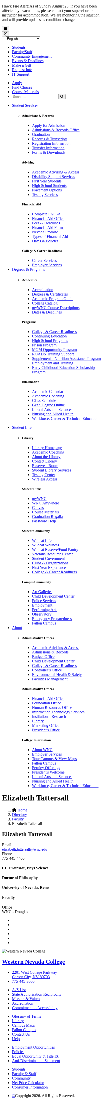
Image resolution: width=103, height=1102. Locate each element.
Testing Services (45, 194)
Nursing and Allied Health (53, 414)
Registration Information (51, 143)
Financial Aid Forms (48, 227)
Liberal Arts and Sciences (52, 409)
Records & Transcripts (49, 139)
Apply (17, 83)
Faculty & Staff (24, 1074)
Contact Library (44, 461)
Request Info (22, 70)
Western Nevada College (33, 961)
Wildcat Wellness (45, 545)
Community (21, 1078)
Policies (18, 1052)
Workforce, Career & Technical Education (65, 418)
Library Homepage (47, 448)
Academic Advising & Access (55, 172)
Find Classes (22, 87)
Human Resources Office (52, 707)
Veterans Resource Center (52, 554)
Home (21, 810)
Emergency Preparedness (52, 619)
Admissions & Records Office (56, 130)
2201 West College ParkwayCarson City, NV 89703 (34, 974)
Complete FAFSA (46, 214)
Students (19, 47)
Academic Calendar (47, 391)
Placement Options (47, 190)
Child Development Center (53, 596)
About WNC (42, 750)
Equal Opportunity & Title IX (35, 1056)
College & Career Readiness (54, 331)
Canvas (38, 507)
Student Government (48, 558)
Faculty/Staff (22, 52)
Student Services (25, 105)
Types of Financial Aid (50, 236)
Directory (19, 814)
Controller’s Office (47, 670)
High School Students (49, 185)
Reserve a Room (45, 466)
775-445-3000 (23, 981)
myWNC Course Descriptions (56, 308)
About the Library (46, 457)
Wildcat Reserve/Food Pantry (55, 549)
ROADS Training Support (53, 354)
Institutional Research (49, 716)
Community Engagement (32, 56)
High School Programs (50, 340)
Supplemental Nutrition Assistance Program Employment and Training (66, 360)
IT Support (20, 74)
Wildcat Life (42, 540)
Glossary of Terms (26, 1016)
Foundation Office (46, 703)
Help (16, 1039)
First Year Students (47, 181)
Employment (42, 605)
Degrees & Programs (28, 269)
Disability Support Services (53, 176)
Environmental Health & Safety (57, 674)
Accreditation (42, 290)
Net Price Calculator (28, 1083)
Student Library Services (51, 470)
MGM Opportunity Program (54, 349)
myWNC (39, 498)
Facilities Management (50, 679)
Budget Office (43, 656)
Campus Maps (23, 1025)
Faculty (18, 819)
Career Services (44, 260)
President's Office (46, 730)
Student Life (22, 427)
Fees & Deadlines (46, 223)
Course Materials (25, 92)
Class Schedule (44, 400)
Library (38, 721)
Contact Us (21, 1034)
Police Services (44, 601)
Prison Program (44, 345)
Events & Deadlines (28, 61)
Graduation (41, 134)
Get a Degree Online (48, 405)
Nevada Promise (45, 232)
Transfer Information (48, 148)
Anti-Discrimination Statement (36, 1061)
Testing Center (43, 474)
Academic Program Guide (52, 299)
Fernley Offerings (46, 768)
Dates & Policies (45, 241)
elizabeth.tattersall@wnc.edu (24, 849)
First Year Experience (49, 567)
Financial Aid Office (48, 218)
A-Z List (19, 990)
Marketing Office (45, 725)
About (17, 628)
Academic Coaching (48, 396)
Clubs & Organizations (50, 563)
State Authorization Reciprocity (37, 994)
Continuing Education (49, 336)
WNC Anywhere (45, 503)
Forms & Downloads (48, 152)
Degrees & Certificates (50, 294)
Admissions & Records (50, 652)
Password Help (44, 521)
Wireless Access (44, 479)
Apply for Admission (48, 125)
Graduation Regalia (47, 516)
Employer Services (47, 265)
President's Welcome (48, 772)
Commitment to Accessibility (35, 1008)
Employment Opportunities (33, 1047)
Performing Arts (44, 610)
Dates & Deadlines (47, 312)
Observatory (42, 614)
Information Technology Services (58, 712)
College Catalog (45, 303)
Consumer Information (30, 1087)
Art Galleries (42, 592)
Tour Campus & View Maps (54, 759)
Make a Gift (21, 65)
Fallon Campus (44, 623)
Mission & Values (26, 999)
